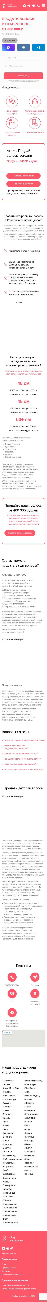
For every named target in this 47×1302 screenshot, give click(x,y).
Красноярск (30, 1084)
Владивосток (31, 1166)
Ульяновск (29, 1118)
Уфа (26, 1092)
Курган (28, 1121)
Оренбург (29, 1103)
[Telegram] (28, 5)
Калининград (9, 1155)
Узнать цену (23, 76)
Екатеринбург (9, 1099)
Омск (5, 1129)
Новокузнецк (8, 1193)
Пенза (5, 1110)
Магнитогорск (31, 1114)
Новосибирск (9, 1095)
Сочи (27, 1129)
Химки (5, 1125)
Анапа (27, 1170)
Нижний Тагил (9, 1215)
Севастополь (9, 1178)
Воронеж (7, 1137)
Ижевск (28, 1144)
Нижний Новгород (33, 1081)
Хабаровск (29, 1151)
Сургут (28, 1148)
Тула (5, 1121)
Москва (6, 1084)
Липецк (6, 1182)
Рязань (6, 1118)
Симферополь (9, 1211)
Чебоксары (8, 1081)
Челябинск (29, 1088)
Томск (27, 1107)
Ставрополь (8, 1163)
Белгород (7, 1114)
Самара (6, 1092)
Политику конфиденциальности (29, 81)
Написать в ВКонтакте (23, 176)
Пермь (5, 1140)
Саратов (6, 1107)
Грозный (28, 1174)
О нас (4, 1264)
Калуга (28, 1133)
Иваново (29, 1163)
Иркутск (6, 1148)
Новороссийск (9, 1204)
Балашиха (7, 1197)
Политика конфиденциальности (15, 1285)
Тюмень (6, 1103)
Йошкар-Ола (8, 1185)
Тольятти (7, 1151)
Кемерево (29, 1110)
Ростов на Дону (32, 1095)
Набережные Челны (12, 1159)
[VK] (33, 6)
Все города (10, 40)
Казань (28, 1099)
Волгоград (7, 1144)
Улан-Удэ (7, 1189)
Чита (27, 1125)
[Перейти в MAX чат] (8, 47)
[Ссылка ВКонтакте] (23, 47)
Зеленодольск (9, 1208)
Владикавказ (8, 1174)
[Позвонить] (38, 5)
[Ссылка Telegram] (38, 47)
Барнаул (29, 1140)
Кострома (29, 1137)
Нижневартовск (10, 1223)
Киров (27, 1159)
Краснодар (7, 1133)
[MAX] (24, 5)
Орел (5, 1219)
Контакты (6, 1271)
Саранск (6, 1200)
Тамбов (6, 1170)
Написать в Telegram (23, 184)
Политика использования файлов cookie (19, 1289)
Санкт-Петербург (10, 1088)
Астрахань (7, 1166)
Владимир (29, 1155)
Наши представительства (13, 1274)
